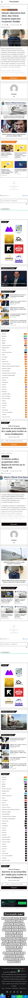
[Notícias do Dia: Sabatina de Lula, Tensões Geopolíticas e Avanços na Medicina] (21, 148)
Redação (5, 24)
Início (3, 6)
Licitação (4, 414)
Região (3, 343)
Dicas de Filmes (6, 370)
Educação (4, 380)
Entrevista (4, 405)
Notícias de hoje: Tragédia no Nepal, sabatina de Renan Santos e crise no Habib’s (7, 171)
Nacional (4, 336)
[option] (14, 279)
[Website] (14, 96)
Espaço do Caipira (6, 368)
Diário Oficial (5, 361)
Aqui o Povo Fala (6, 416)
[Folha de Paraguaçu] (14, 1)
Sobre (3, 988)
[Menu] (2, 2)
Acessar (26, 195)
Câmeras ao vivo (22, 988)
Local (3, 338)
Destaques (4, 403)
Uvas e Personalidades (7, 412)
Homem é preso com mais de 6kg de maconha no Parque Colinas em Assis (18, 322)
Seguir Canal (22, 903)
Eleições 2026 (5, 347)
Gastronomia (5, 410)
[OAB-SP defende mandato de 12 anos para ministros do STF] (21, 164)
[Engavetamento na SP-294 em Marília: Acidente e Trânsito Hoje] (5, 309)
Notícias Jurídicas (6, 398)
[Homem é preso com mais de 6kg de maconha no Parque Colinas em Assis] (5, 322)
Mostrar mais (13, 78)
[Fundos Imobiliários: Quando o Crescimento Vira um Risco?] (7, 148)
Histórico (4, 389)
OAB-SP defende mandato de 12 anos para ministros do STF (21, 171)
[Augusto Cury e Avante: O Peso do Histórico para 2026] (5, 303)
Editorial (4, 386)
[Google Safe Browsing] (21, 972)
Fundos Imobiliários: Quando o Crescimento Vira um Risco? (6, 154)
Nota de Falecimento (7, 352)
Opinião (4, 350)
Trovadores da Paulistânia (8, 375)
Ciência (3, 407)
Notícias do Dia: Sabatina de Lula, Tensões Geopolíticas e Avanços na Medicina (20, 155)
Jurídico (4, 400)
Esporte (4, 359)
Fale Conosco (8, 988)
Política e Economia (12, 9)
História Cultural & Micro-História (10, 366)
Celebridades (5, 382)
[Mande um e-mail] (7, 24)
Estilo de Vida (5, 377)
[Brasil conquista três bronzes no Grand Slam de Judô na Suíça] (5, 296)
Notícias (8, 6)
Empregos (4, 391)
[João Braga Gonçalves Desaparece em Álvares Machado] (5, 316)
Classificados (15, 988)
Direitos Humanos (6, 396)
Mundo (4, 340)
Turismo (4, 384)
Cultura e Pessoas (6, 363)
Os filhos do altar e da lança (9, 373)
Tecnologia (4, 357)
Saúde (3, 354)
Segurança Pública (6, 393)
